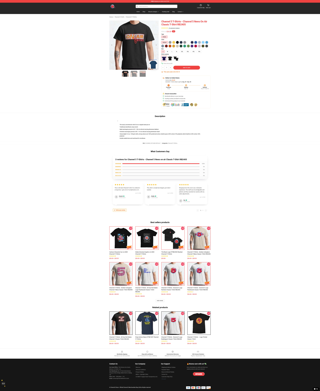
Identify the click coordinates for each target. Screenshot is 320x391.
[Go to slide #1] (125, 74)
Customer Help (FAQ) (167, 376)
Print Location (165, 54)
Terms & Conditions (141, 369)
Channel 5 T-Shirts (131, 17)
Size (162, 49)
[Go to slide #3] (143, 74)
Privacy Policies (140, 372)
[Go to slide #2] (134, 74)
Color (162, 39)
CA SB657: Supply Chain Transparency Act (146, 376)
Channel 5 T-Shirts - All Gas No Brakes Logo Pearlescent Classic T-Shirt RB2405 (146, 290)
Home (111, 17)
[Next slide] (156, 45)
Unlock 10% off (3, 383)
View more (160, 300)
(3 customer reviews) (174, 28)
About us (138, 367)
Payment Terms (166, 369)
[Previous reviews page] (197, 210)
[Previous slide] (112, 45)
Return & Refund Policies (168, 372)
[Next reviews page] (205, 210)
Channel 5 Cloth (119, 17)
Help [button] (317, 388)
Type (162, 34)
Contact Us (164, 374)
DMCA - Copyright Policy (142, 374)
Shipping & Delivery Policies (168, 367)
